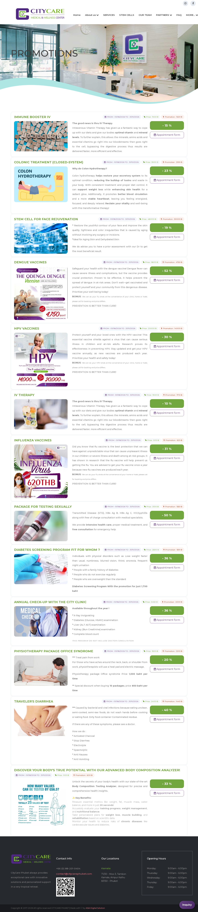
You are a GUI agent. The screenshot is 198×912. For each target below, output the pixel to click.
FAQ (179, 14)
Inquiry (187, 904)
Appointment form (168, 134)
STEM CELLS (126, 14)
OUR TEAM (145, 14)
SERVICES (109, 14)
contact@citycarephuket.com (74, 873)
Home (77, 14)
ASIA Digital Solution (95, 908)
